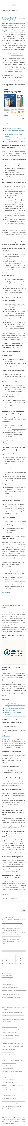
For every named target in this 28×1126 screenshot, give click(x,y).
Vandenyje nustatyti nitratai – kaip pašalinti (12, 923)
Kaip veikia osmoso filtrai (11, 710)
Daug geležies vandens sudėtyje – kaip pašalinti (13, 1090)
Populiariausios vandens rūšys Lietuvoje (11, 939)
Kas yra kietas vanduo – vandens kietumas (11, 936)
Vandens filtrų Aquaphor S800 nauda (10, 994)
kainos (14, 860)
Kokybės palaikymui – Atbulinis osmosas (15, 716)
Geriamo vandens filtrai (11, 1119)
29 (23, 963)
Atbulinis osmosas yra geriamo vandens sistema (13, 1029)
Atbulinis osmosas (6, 673)
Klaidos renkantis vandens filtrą (9, 1063)
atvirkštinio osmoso (11, 755)
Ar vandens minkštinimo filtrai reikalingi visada (12, 1071)
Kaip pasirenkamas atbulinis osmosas (10, 1035)
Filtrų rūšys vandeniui (10, 703)
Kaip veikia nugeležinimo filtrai (9, 1054)
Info (8, 596)
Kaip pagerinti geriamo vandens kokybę (11, 937)
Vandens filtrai (5, 894)
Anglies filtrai (6, 736)
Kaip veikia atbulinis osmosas (8, 1049)
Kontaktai (13, 1123)
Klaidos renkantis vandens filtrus (9, 917)
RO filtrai (14, 793)
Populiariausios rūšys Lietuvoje (13, 128)
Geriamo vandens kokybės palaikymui (14, 141)
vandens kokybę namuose (11, 887)
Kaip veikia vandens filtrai (8, 1052)
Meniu (14, 4)
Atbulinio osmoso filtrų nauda (9, 1098)
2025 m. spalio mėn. (6, 973)
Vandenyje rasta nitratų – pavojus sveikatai (12, 1077)
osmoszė (20, 682)
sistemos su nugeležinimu (19, 429)
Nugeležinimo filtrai (16, 1121)
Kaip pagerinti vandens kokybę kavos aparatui (12, 1103)
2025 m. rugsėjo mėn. (7, 975)
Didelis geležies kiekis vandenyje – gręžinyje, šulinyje (13, 19)
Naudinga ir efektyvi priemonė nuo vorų (11, 997)
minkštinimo (22, 382)
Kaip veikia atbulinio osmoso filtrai (10, 930)
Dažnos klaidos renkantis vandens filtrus (11, 928)
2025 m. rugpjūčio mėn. (7, 977)
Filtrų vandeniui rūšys (10, 126)
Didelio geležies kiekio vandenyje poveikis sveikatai (13, 1101)
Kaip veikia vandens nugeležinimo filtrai (11, 1032)
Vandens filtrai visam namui (8, 984)
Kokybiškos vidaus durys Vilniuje (9, 987)
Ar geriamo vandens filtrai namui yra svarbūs (12, 1043)
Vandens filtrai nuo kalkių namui (9, 1027)
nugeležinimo (18, 385)
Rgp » (23, 967)
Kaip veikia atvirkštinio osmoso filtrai (13, 606)
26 (13, 963)
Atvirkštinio (5, 881)
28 (20, 963)
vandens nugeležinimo (17, 55)
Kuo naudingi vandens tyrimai (9, 1066)
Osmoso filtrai (8, 1121)
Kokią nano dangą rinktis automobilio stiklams (12, 1012)
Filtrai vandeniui (6, 592)
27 (16, 963)
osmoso (16, 677)
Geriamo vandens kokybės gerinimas (14, 708)
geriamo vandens (19, 783)
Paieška (4, 908)
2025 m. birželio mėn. (7, 979)
